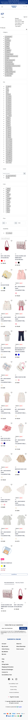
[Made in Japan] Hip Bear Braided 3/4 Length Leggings (20, 349)
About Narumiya (20, 646)
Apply (7, 238)
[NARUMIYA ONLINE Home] (14, 6)
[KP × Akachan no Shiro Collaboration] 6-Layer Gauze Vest (6, 319)
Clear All (3, 238)
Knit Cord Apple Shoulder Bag (5, 256)
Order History (5, 649)
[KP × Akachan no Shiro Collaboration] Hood (20, 503)
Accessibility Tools (7, 674)
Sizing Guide (5, 664)
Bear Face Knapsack (6, 563)
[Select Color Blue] (19, 354)
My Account (5, 646)
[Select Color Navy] (16, 354)
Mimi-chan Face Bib (20, 377)
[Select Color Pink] (4, 261)
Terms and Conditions (19, 631)
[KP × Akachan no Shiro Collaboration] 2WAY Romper (6, 349)
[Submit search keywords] (24, 6)
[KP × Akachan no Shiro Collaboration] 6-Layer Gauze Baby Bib (7, 380)
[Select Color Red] (2, 261)
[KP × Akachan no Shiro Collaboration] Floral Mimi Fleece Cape (6, 472)
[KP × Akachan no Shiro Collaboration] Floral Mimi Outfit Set (20, 319)
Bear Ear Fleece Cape (20, 469)
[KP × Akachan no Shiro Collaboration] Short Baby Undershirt (6, 534)
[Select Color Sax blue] (4, 288)
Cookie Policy (13, 689)
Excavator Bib (5, 285)
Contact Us (5, 672)
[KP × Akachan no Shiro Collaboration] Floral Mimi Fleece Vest (20, 288)
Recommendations (9, 582)
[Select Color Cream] (2, 288)
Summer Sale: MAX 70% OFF (13, 0)
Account (4, 643)
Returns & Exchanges (7, 669)
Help (3, 659)
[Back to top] (25, 713)
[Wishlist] (11, 240)
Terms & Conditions (14, 692)
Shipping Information (7, 667)
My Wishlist (5, 651)
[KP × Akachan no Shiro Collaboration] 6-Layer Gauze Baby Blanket (20, 442)
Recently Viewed (19, 582)
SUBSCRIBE (23, 628)
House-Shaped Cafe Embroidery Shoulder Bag (20, 257)
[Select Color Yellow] (2, 566)
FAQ (3, 661)
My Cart (4, 654)
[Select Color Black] (19, 262)
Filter (3, 17)
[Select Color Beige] (16, 472)
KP (1, 254)
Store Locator (20, 649)
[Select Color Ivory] (2, 416)
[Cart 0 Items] (26, 6)
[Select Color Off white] (2, 324)
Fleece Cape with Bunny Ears (5, 500)
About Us (18, 643)
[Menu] (2, 7)
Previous (3, 602)
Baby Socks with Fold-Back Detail (5, 439)
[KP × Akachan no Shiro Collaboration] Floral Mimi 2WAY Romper (6, 411)
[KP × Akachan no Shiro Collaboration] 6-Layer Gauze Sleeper (20, 411)
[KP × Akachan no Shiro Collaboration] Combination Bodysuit (20, 534)
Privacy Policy (4, 632)
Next (25, 602)
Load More (14, 574)
